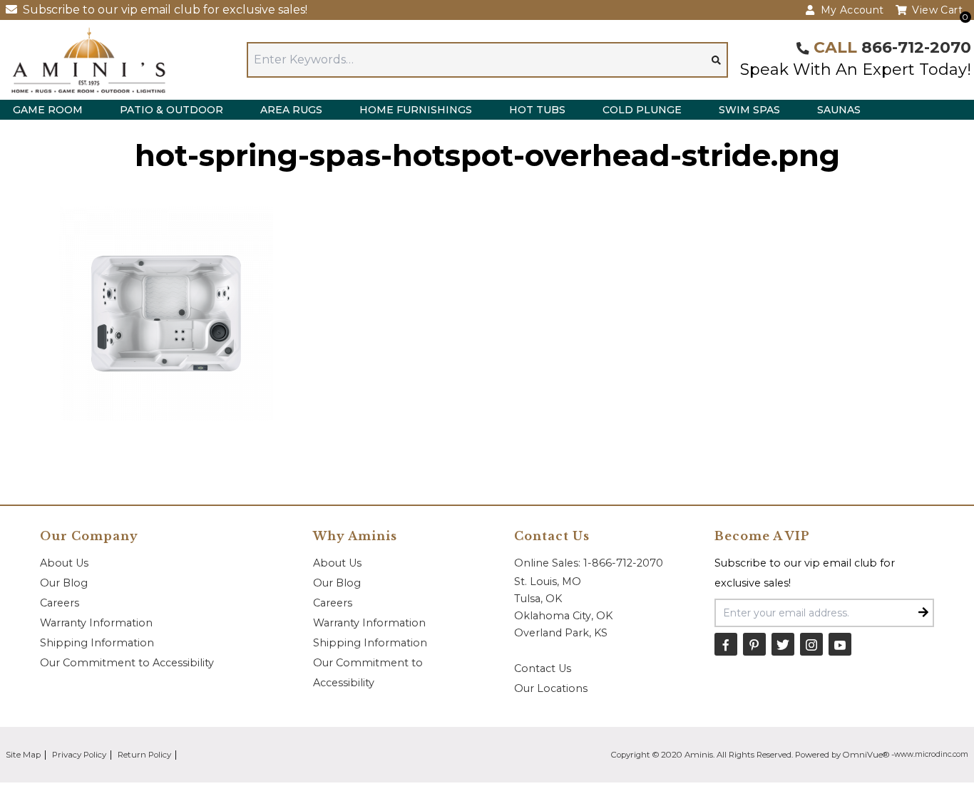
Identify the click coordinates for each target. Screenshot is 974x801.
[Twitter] (783, 644)
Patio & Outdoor (171, 109)
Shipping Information (97, 642)
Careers (59, 602)
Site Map (23, 755)
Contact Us (542, 668)
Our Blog (64, 583)
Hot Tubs (537, 109)
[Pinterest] (754, 644)
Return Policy (144, 755)
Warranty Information (96, 622)
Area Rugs (291, 109)
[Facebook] (726, 644)
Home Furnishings (415, 109)
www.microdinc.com (931, 754)
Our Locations (551, 688)
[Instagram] (811, 644)
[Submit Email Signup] (923, 613)
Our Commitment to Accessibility (127, 662)
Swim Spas (749, 109)
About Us (64, 563)
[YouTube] (840, 644)
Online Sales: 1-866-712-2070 (588, 563)
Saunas (839, 109)
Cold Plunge (642, 109)
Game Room (48, 109)
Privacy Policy (79, 755)
